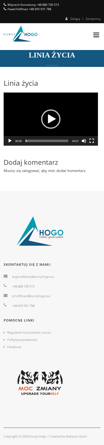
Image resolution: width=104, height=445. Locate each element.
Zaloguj (75, 18)
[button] (50, 119)
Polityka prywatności (22, 339)
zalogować (30, 170)
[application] (51, 119)
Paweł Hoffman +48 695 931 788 (29, 9)
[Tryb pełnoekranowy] (91, 140)
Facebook (14, 347)
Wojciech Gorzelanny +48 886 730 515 (33, 5)
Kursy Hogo (38, 436)
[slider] (47, 141)
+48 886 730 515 (23, 286)
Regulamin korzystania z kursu (29, 332)
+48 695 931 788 (23, 305)
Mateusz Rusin (76, 436)
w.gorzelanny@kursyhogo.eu (33, 276)
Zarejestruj (93, 18)
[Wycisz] (84, 140)
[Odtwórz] (9, 140)
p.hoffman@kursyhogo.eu (31, 296)
